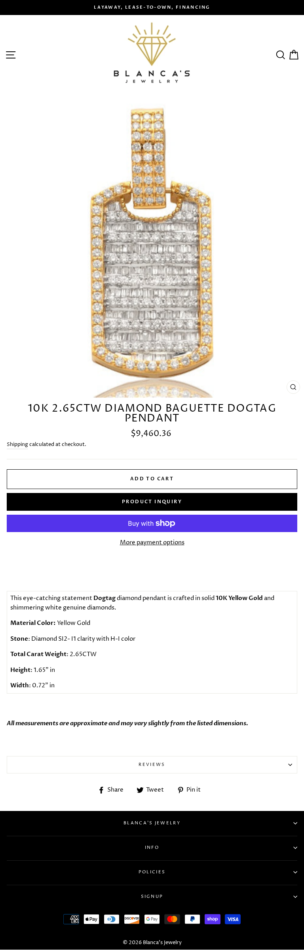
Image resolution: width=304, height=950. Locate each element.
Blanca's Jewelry (152, 823)
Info (152, 847)
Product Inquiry (152, 502)
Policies (152, 872)
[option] (152, 7)
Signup (152, 896)
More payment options (152, 542)
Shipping (17, 444)
